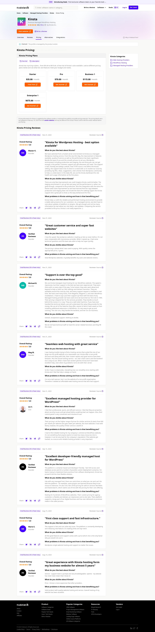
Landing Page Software (73, 616)
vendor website (49, 120)
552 (41, 25)
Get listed (133, 7)
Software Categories (48, 607)
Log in (125, 7)
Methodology (45, 629)
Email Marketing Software (74, 612)
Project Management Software (75, 609)
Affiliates (19, 615)
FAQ (18, 613)
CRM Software (70, 607)
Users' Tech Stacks (47, 614)
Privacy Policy (36, 629)
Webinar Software (71, 614)
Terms (28, 629)
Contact (19, 611)
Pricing (38, 37)
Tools (92, 612)
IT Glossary (94, 609)
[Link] (39, 207)
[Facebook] (137, 628)
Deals (113, 7)
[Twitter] (26, 207)
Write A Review (46, 616)
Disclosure (54, 629)
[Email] (35, 207)
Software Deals (46, 609)
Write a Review (89, 7)
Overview (20, 37)
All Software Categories (73, 621)
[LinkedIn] (30, 207)
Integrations (60, 37)
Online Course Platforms (73, 619)
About (18, 608)
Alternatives (48, 37)
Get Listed (119, 607)
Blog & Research (96, 607)
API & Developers (96, 614)
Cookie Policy (20, 629)
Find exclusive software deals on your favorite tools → (87, 2)
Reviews (30, 37)
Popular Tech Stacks (47, 612)
